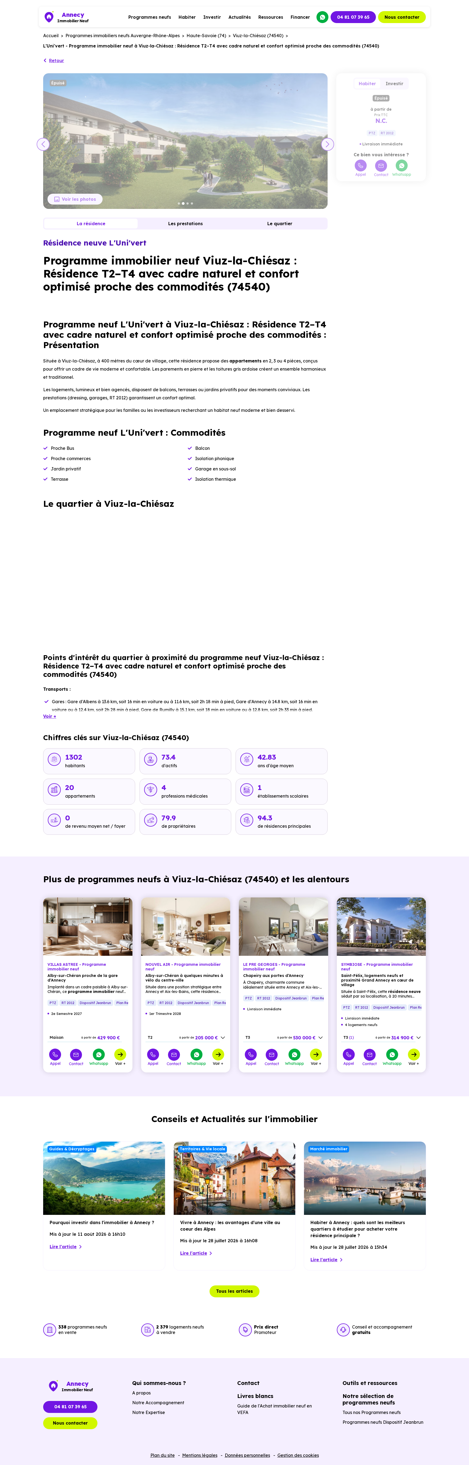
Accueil (51, 35)
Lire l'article (63, 1246)
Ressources (270, 17)
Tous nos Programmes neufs (372, 1412)
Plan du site (162, 1455)
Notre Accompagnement (158, 1402)
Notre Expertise (148, 1412)
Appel (360, 174)
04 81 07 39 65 (353, 17)
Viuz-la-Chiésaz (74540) (258, 35)
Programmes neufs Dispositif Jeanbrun (383, 1422)
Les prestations (185, 223)
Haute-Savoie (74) (206, 35)
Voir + (120, 1063)
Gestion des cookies (298, 1455)
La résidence (91, 223)
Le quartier (279, 223)
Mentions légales (199, 1455)
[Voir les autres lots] (223, 1037)
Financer (300, 17)
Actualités (240, 17)
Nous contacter (402, 17)
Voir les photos (79, 199)
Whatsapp (401, 174)
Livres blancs (255, 1396)
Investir (212, 17)
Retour (56, 60)
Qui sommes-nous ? (159, 1383)
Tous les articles (234, 1291)
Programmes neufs (149, 17)
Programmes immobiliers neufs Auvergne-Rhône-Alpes (122, 35)
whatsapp (322, 17)
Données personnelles (247, 1455)
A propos (141, 1393)
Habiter (187, 17)
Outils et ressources (370, 1383)
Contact (381, 174)
